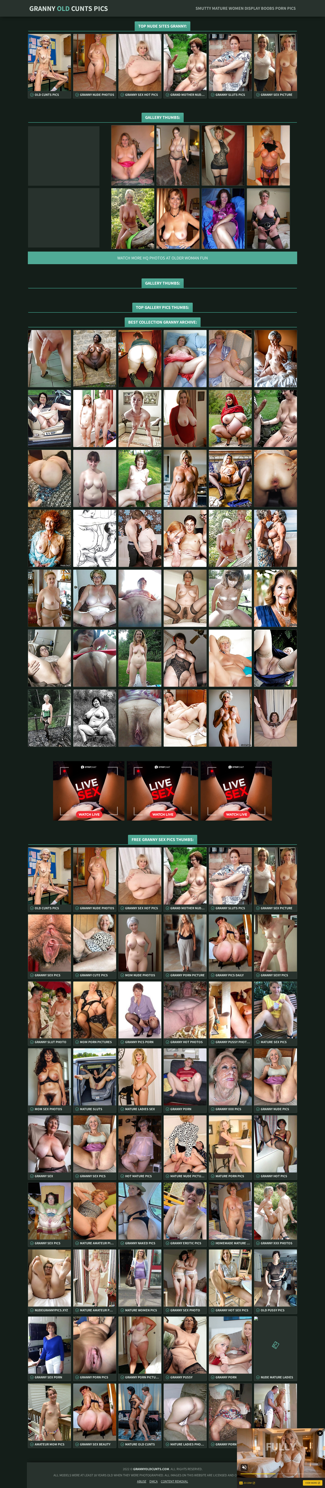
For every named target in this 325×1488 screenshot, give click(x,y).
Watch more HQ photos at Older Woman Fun (162, 258)
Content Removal (174, 1481)
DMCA (153, 1481)
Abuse (141, 1481)
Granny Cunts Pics (68, 8)
